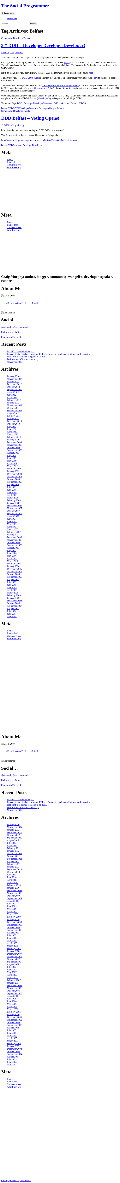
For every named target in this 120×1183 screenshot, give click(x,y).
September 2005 (14, 577)
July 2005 (11, 582)
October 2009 (13, 447)
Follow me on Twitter (11, 332)
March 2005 (12, 592)
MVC (67, 62)
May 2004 (12, 616)
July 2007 (11, 519)
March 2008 (12, 497)
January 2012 (13, 402)
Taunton (74, 103)
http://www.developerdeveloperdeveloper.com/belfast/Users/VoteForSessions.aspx (39, 140)
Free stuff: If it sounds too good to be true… (27, 356)
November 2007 (14, 508)
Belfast (57, 103)
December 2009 (14, 442)
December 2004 (14, 600)
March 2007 (12, 529)
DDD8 (82, 103)
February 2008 (14, 500)
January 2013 (13, 381)
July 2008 (11, 487)
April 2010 (12, 431)
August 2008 (13, 484)
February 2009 (14, 468)
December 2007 (14, 505)
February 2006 (14, 563)
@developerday (44, 98)
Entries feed (12, 162)
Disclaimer (12, 18)
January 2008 (13, 503)
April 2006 (12, 558)
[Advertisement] (23, 190)
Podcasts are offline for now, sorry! (23, 359)
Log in (10, 159)
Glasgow (65, 103)
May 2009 (12, 460)
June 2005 (12, 585)
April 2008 (12, 495)
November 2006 (14, 540)
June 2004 (12, 614)
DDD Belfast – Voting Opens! (30, 118)
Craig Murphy (16, 52)
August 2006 (13, 548)
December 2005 (14, 569)
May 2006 (12, 555)
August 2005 (13, 579)
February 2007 (14, 532)
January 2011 (13, 418)
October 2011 (13, 408)
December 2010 (14, 421)
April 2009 (12, 463)
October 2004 (13, 603)
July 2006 (11, 550)
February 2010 (14, 437)
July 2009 (11, 455)
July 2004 (11, 611)
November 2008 (14, 476)
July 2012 (11, 395)
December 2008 (14, 474)
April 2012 (12, 397)
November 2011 (14, 405)
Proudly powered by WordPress (16, 1180)
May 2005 (12, 587)
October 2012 (13, 387)
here (31, 65)
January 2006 (13, 566)
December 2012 (14, 384)
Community (6, 38)
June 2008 (12, 490)
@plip (26, 88)
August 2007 (13, 516)
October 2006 (13, 542)
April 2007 (12, 526)
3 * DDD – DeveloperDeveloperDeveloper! (43, 45)
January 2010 (13, 439)
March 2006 (12, 561)
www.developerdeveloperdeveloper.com (60, 85)
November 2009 (14, 445)
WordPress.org (14, 167)
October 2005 (13, 574)
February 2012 (14, 400)
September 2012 (14, 389)
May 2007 (12, 524)
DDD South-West (30, 78)
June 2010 (12, 429)
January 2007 (13, 534)
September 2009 (14, 450)
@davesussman (41, 88)
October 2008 (13, 479)
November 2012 (14, 362)
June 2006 (12, 553)
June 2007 (12, 521)
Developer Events (21, 38)
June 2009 (12, 458)
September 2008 (14, 482)
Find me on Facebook (11, 337)
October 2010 (13, 424)
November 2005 (14, 571)
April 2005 (12, 590)
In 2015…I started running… (20, 351)
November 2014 (14, 379)
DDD (19, 103)
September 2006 (14, 545)
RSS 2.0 (34, 303)
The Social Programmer (25, 5)
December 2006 (14, 537)
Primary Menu (8, 13)
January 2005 (13, 598)
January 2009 (13, 471)
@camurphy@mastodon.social (15, 327)
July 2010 (11, 426)
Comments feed (14, 164)
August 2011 (13, 413)
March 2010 (12, 434)
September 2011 (14, 410)
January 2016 (13, 376)
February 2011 (13, 416)
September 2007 (14, 513)
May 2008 (12, 492)
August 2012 (13, 392)
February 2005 (14, 595)
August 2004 (13, 608)
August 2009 (13, 453)
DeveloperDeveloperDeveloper (38, 103)
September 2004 (14, 606)
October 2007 (13, 511)
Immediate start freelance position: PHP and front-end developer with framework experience (49, 354)
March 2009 (12, 466)
